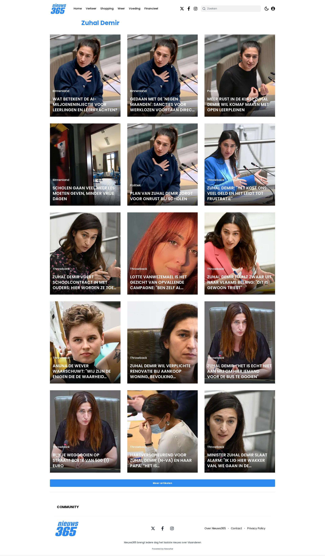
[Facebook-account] (189, 9)
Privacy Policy (256, 528)
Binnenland (61, 91)
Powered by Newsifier (162, 549)
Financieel (151, 8)
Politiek (212, 91)
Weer (121, 8)
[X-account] (182, 9)
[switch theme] (266, 8)
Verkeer (91, 8)
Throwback (215, 180)
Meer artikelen (162, 483)
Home (78, 8)
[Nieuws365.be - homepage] (58, 9)
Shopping (107, 8)
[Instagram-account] (195, 9)
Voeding (134, 8)
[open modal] (273, 9)
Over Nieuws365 (215, 528)
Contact (236, 528)
